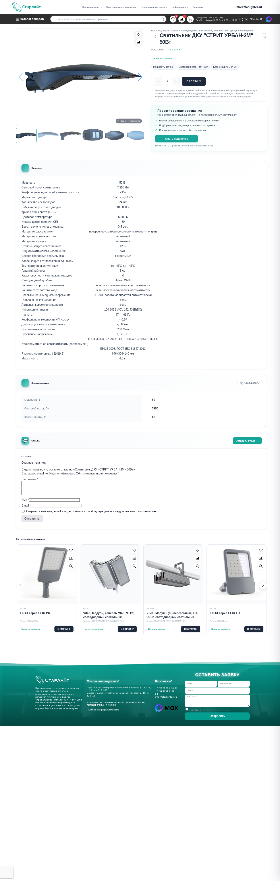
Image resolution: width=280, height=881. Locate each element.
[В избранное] (138, 34)
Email (26, 505)
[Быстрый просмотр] (71, 566)
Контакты (198, 7)
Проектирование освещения (121, 7)
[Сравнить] (138, 42)
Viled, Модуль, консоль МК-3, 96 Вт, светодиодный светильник (108, 615)
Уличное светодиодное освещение (233, 30)
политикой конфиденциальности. (216, 710)
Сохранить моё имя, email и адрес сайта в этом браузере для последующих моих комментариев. (92, 511)
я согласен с (210, 710)
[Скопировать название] (264, 36)
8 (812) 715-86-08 (250, 19)
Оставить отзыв (245, 441)
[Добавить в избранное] (71, 550)
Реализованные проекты (154, 7)
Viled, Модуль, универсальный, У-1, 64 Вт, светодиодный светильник (172, 615)
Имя (25, 499)
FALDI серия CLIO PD (35, 613)
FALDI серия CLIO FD (225, 613)
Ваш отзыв (29, 479)
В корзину (194, 81)
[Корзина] (190, 19)
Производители (90, 7)
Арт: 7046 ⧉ (157, 49)
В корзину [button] (64, 629)
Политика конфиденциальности (104, 710)
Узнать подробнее (176, 138)
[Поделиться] (154, 36)
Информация (179, 7)
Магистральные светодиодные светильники (187, 30)
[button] (139, 77)
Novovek (156, 30)
